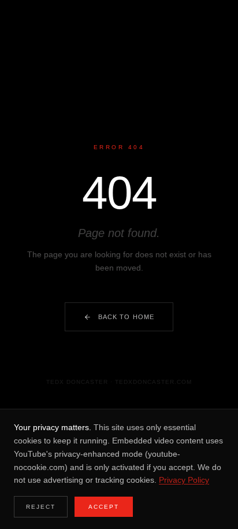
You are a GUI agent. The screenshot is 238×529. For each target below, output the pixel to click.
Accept (103, 507)
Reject (40, 507)
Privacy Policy (184, 479)
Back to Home (126, 316)
